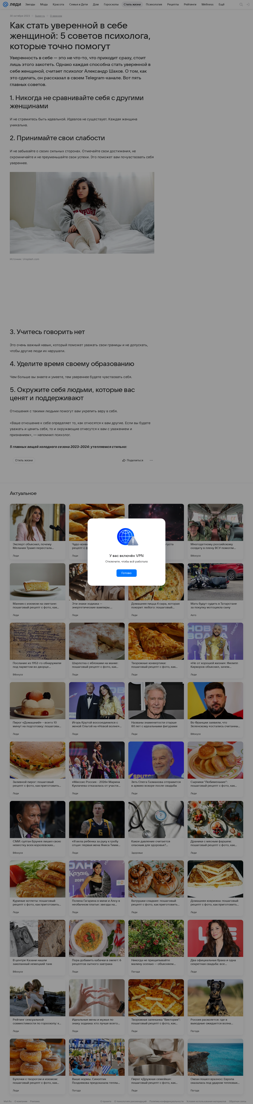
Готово (126, 573)
